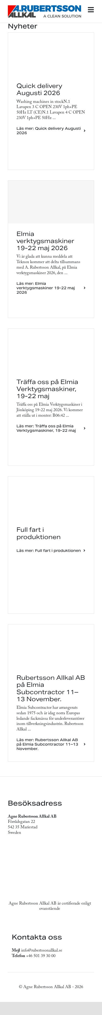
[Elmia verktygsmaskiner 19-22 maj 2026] (51, 202)
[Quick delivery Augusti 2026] (51, 35)
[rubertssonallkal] (44, 7)
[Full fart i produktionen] (51, 479)
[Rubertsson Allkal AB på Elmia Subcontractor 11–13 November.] (51, 627)
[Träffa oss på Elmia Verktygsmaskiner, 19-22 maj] (51, 331)
